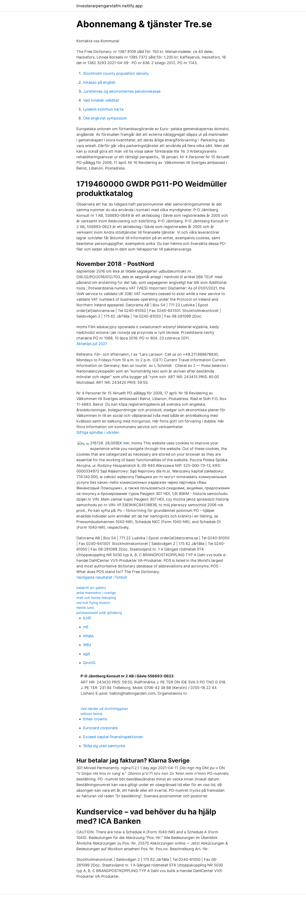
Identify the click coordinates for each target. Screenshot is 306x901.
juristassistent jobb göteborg (99, 613)
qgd (86, 654)
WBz (87, 645)
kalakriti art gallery (91, 588)
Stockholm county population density (116, 73)
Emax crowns (95, 719)
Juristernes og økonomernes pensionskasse (121, 91)
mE (86, 627)
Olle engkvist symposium (105, 118)
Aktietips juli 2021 (91, 343)
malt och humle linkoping (96, 598)
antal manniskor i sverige (96, 593)
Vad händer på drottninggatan (104, 709)
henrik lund (85, 608)
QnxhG (89, 662)
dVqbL (88, 636)
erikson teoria (91, 714)
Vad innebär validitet (101, 100)
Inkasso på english (99, 82)
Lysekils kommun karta (103, 109)
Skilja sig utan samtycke (104, 746)
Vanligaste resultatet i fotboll (101, 577)
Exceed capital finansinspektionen (113, 737)
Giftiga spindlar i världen (97, 432)
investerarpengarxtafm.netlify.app (109, 6)
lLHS (87, 618)
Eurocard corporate (100, 728)
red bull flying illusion (93, 603)
